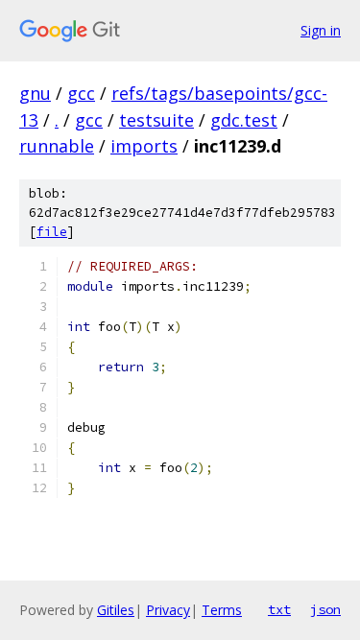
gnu (35, 93)
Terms (222, 610)
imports (144, 145)
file (51, 232)
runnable (56, 145)
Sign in (320, 30)
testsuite (156, 119)
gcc (81, 93)
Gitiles (115, 610)
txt (279, 609)
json (325, 609)
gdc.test (243, 119)
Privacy (168, 610)
